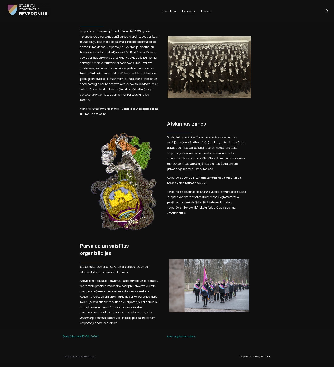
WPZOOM (266, 356)
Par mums (188, 11)
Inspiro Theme (248, 356)
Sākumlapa (169, 11)
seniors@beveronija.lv (181, 336)
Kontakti (206, 11)
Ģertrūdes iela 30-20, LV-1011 (81, 336)
